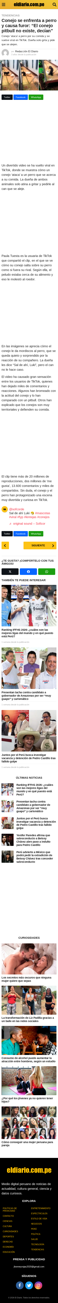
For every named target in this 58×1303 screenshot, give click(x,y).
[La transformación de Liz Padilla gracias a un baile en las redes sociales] (29, 1000)
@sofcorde (16, 509)
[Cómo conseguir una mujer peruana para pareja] (29, 1122)
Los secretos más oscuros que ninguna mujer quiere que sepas (26, 979)
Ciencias (7, 1221)
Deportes (8, 1236)
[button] (3, 4)
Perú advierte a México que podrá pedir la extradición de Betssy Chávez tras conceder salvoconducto (34, 857)
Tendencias (11, 15)
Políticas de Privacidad (10, 1209)
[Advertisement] (29, 132)
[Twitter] (29, 1285)
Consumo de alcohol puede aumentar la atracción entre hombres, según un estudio (29, 1060)
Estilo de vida (39, 1219)
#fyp (20, 517)
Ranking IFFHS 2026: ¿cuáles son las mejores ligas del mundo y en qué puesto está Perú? (27, 633)
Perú (34, 1229)
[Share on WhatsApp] (46, 571)
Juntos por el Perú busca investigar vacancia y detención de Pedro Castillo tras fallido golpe (29, 758)
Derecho (8, 1242)
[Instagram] (38, 1285)
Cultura (7, 1226)
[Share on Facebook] (28, 571)
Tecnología (37, 1244)
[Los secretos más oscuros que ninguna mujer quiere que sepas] (29, 959)
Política (35, 1234)
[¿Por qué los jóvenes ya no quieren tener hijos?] (29, 1080)
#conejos (43, 517)
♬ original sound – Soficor (27, 523)
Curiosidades (10, 1231)
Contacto (8, 1216)
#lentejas (30, 517)
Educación (9, 1252)
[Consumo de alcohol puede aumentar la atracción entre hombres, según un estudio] (29, 1040)
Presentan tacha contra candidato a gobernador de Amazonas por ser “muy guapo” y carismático (26, 695)
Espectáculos (39, 1213)
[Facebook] (20, 1285)
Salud (34, 1239)
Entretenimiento (40, 1208)
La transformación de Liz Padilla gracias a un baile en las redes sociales (28, 1019)
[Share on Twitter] (10, 571)
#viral (12, 517)
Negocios (36, 1224)
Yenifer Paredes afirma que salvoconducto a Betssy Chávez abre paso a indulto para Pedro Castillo (33, 840)
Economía (8, 1247)
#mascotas (42, 513)
